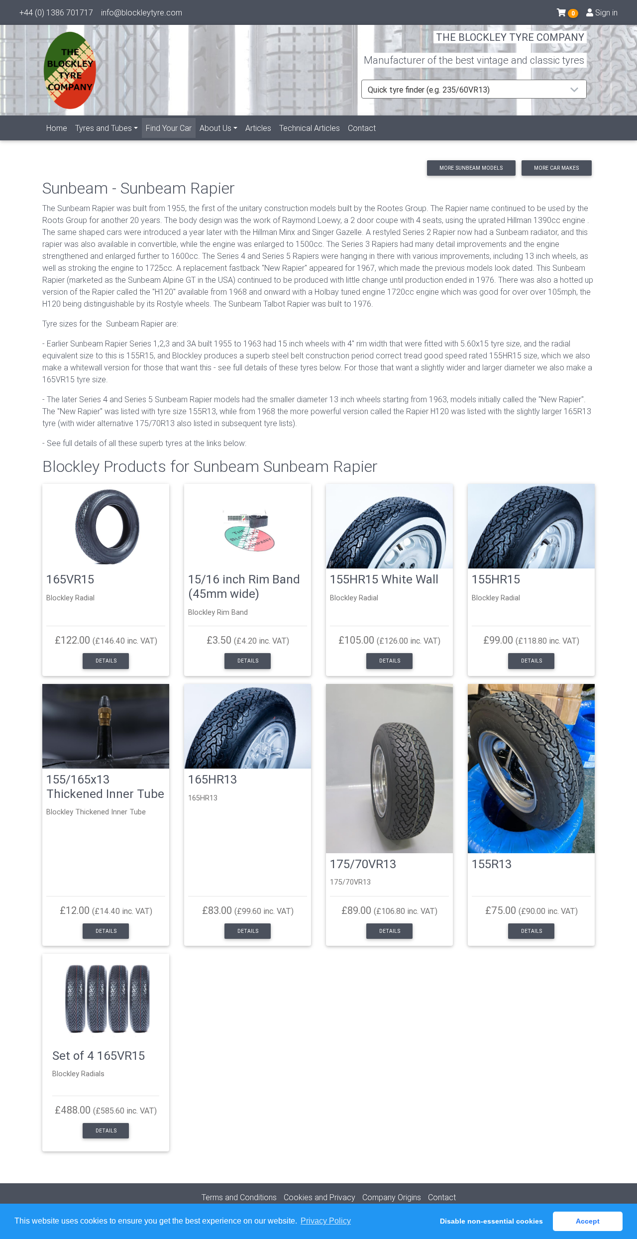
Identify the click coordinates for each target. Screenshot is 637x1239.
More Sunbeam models (471, 168)
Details (106, 661)
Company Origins (391, 1197)
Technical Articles (309, 128)
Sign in (605, 12)
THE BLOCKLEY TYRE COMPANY (510, 37)
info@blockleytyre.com (141, 12)
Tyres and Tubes (103, 128)
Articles (258, 128)
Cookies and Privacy (319, 1197)
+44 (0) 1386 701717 (56, 12)
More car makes (556, 168)
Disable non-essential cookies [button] (491, 1221)
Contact (362, 128)
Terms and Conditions (239, 1197)
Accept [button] (588, 1221)
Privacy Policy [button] (326, 1221)
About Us (215, 128)
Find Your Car (171, 127)
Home (56, 128)
